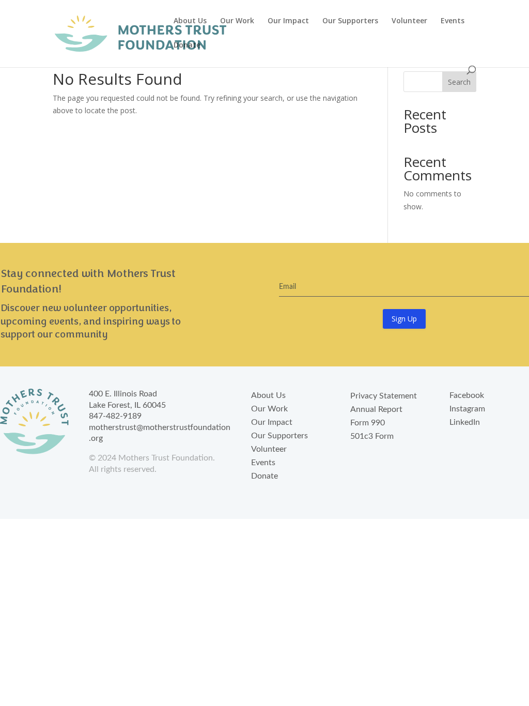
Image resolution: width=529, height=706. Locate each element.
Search (459, 82)
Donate (187, 45)
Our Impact (288, 21)
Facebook (466, 395)
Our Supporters (350, 21)
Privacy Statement (383, 396)
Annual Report (376, 409)
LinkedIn (464, 422)
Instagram (467, 409)
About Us (190, 21)
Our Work (237, 21)
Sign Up (404, 319)
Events (452, 21)
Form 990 (367, 423)
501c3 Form (372, 436)
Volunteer (409, 21)
